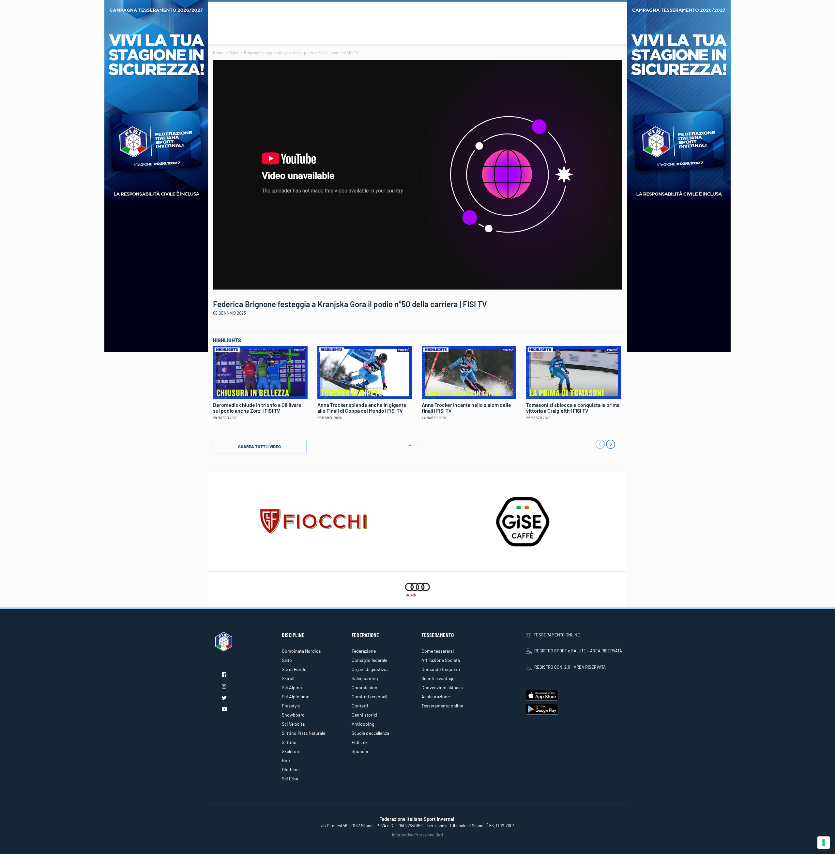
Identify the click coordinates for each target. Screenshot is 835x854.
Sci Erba (290, 778)
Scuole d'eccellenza (370, 733)
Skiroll (288, 678)
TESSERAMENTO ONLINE (557, 634)
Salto (287, 660)
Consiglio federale (369, 660)
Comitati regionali (369, 696)
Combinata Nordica (301, 651)
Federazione (364, 651)
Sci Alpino (292, 687)
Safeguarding (365, 678)
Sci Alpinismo (296, 696)
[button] (410, 445)
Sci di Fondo (294, 669)
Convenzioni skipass (442, 687)
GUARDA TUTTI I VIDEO (259, 446)
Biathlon (290, 769)
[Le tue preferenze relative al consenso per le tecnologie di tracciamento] (823, 842)
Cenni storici (364, 715)
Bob (286, 760)
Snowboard (293, 715)
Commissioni (365, 687)
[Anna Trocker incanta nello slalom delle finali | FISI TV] (469, 371)
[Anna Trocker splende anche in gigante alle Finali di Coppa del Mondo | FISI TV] (364, 371)
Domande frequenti (440, 669)
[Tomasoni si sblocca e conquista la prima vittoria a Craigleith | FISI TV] (573, 371)
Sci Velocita (293, 724)
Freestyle (291, 705)
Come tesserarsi (437, 651)
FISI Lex (360, 742)
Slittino (289, 742)
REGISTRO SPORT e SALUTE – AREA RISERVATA (578, 650)
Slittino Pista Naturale (303, 733)
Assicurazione (435, 696)
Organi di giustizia (369, 669)
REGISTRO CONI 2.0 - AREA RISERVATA (570, 667)
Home (218, 52)
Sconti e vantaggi (438, 678)
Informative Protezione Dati (417, 834)
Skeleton (290, 751)
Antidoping (363, 724)
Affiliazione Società (440, 660)
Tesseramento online (442, 705)
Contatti (360, 705)
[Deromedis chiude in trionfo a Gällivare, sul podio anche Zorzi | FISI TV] (260, 371)
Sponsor (360, 751)
